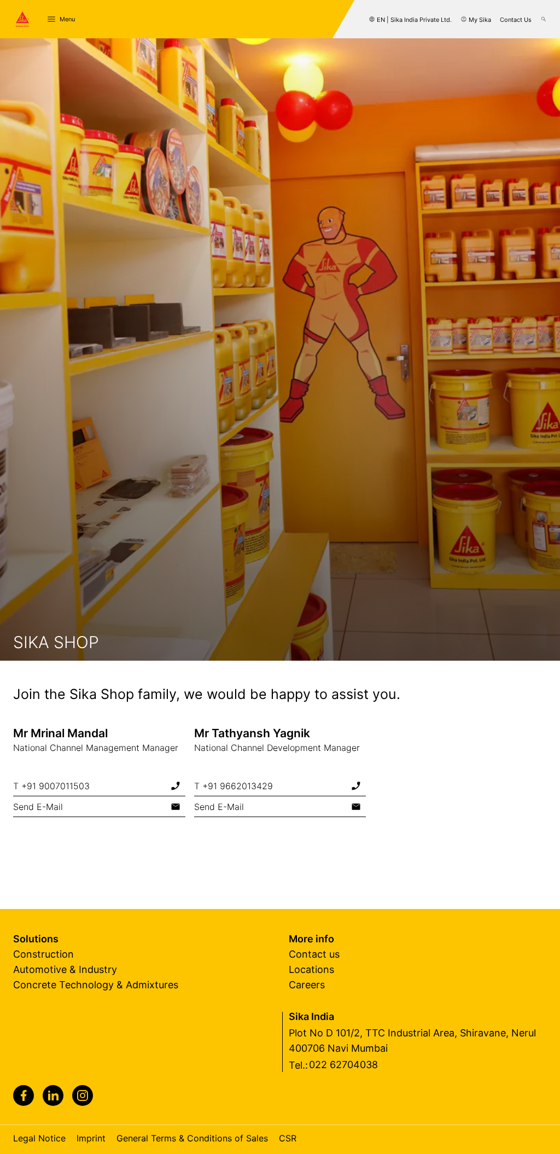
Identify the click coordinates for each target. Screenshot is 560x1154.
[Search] (543, 19)
